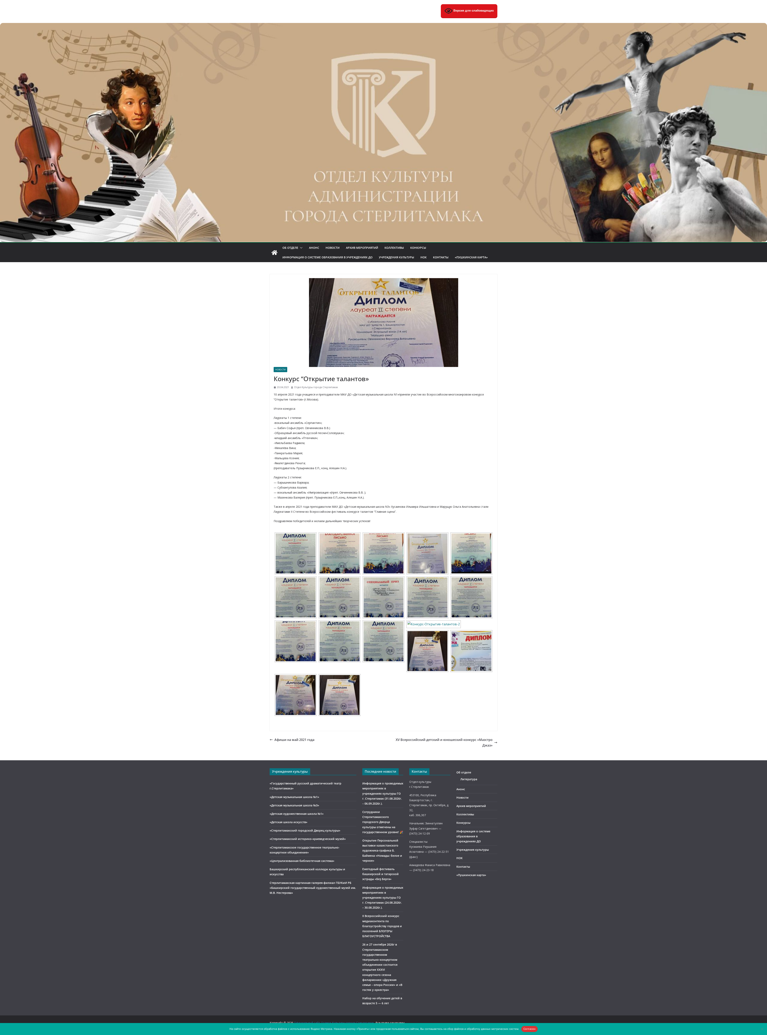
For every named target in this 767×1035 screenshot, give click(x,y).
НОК (423, 257)
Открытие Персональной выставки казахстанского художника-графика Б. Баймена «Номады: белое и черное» (382, 850)
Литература (468, 779)
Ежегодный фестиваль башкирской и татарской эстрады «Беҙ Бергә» (380, 874)
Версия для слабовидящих (473, 10)
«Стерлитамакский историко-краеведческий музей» (308, 839)
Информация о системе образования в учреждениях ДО (327, 257)
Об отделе (290, 248)
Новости (333, 248)
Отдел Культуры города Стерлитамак (316, 387)
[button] (300, 248)
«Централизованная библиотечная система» (302, 861)
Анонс (314, 248)
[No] (762, 1029)
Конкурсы (418, 248)
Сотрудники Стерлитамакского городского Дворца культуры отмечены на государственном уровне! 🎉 (382, 822)
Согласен (529, 1028)
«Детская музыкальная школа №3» (294, 805)
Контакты (440, 257)
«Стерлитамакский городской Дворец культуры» (305, 830)
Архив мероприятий (362, 248)
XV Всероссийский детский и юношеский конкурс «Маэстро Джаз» (444, 743)
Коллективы (394, 248)
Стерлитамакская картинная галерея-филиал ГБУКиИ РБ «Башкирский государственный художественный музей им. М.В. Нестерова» (313, 888)
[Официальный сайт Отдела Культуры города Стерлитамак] (383, 26)
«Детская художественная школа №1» (297, 814)
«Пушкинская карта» (471, 257)
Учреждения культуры (396, 257)
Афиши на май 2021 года (294, 740)
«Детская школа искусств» (288, 822)
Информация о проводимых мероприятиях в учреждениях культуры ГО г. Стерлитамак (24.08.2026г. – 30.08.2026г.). (382, 898)
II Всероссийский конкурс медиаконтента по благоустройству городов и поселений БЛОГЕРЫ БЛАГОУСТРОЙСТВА (382, 926)
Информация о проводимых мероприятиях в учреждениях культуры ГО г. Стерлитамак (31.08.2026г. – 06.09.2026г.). (382, 793)
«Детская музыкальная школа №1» (294, 797)
